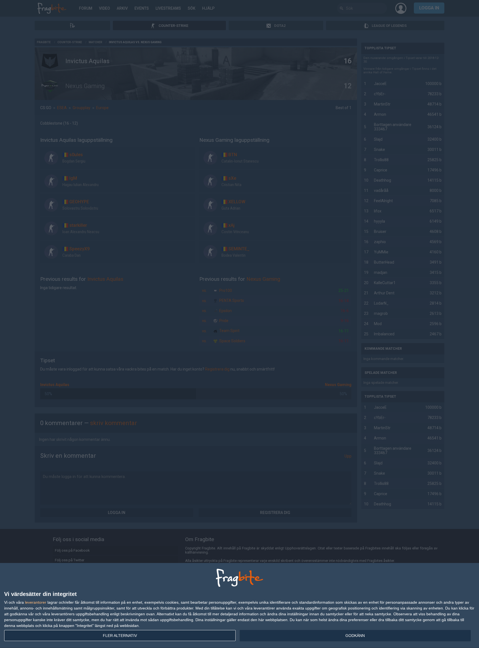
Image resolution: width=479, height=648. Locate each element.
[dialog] (239, 605)
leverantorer (35, 602)
